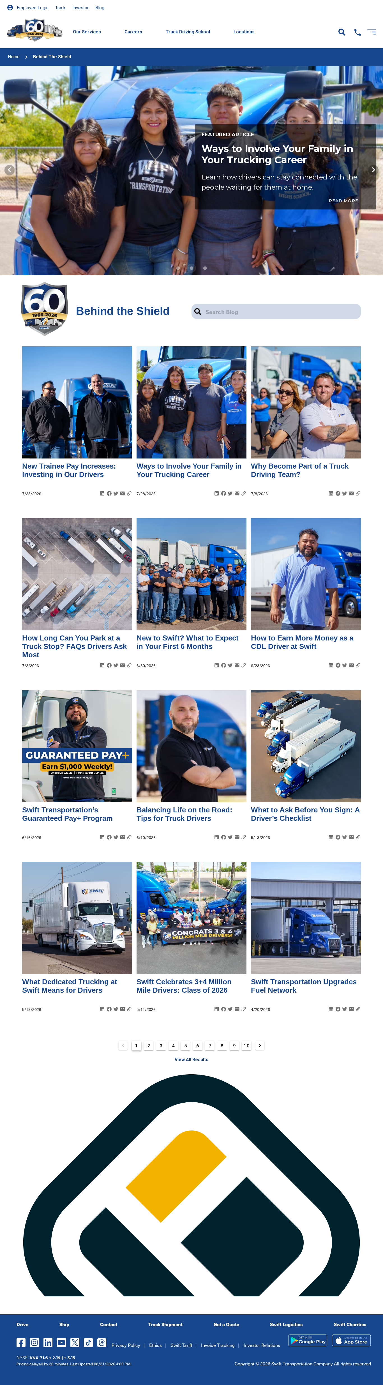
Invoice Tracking (218, 1345)
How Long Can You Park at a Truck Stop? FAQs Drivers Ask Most (74, 646)
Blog (99, 7)
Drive (22, 1324)
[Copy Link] (129, 493)
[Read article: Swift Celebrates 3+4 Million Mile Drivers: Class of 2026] (191, 918)
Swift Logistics (286, 1324)
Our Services (87, 31)
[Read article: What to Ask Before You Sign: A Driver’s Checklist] (306, 746)
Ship (64, 1324)
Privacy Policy (126, 1345)
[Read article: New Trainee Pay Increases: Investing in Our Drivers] (77, 402)
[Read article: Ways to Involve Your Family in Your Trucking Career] (191, 402)
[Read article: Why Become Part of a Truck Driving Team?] (306, 402)
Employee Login (32, 7)
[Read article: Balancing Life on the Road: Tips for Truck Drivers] (191, 746)
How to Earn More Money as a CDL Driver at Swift (302, 642)
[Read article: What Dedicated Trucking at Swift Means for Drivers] (77, 918)
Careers (133, 31)
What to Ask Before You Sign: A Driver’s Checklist (305, 814)
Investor (80, 7)
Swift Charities (350, 1324)
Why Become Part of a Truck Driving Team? (300, 470)
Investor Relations (262, 1345)
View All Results (191, 1059)
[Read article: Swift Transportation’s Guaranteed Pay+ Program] (77, 746)
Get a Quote (226, 1324)
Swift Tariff (181, 1345)
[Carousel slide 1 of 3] (178, 268)
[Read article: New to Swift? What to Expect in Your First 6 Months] (191, 574)
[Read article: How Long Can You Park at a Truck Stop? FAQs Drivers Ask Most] (77, 574)
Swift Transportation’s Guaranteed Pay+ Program (67, 814)
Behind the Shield (52, 56)
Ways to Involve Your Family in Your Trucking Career (189, 470)
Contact (108, 1324)
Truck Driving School (188, 31)
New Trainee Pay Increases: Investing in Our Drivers (69, 470)
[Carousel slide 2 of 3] (191, 268)
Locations (244, 31)
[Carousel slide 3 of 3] (204, 268)
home (14, 56)
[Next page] (260, 1045)
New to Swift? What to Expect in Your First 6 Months (188, 642)
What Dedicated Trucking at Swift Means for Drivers (69, 986)
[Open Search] (341, 32)
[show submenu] (109, 25)
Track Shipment (165, 1324)
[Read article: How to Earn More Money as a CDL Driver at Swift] (306, 574)
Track (60, 7)
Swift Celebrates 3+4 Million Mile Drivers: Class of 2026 (184, 986)
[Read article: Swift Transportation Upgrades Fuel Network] (306, 918)
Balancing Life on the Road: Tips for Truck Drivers (184, 814)
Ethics (155, 1345)
